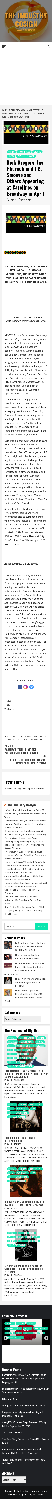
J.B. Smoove (30, 378)
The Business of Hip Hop (17, 1054)
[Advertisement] (26, 77)
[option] (26, 1341)
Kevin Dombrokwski (15, 434)
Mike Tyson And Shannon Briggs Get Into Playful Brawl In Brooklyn (31, 982)
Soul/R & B (28, 1050)
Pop (9, 1050)
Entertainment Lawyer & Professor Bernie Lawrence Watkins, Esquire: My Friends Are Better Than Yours (25, 824)
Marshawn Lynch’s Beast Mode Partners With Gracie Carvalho (21, 749)
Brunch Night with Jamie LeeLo (21, 456)
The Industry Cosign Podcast (20, 1066)
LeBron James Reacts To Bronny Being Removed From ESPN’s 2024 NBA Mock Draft (31, 946)
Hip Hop (41, 1038)
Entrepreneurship (27, 1038)
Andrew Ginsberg (13, 487)
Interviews (12, 1042)
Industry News (24, 152)
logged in (21, 788)
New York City (35, 739)
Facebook (29, 665)
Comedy (11, 152)
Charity (21, 1323)
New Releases (22, 1108)
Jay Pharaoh (17, 370)
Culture (31, 1323)
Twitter (13, 669)
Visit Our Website (9, 705)
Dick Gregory (40, 736)
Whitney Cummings (26, 350)
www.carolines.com (20, 520)
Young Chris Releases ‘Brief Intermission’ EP (19, 1139)
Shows (11, 156)
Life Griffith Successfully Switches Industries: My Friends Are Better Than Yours (23, 900)
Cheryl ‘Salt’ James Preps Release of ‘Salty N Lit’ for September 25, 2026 (24, 1203)
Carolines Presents (14, 415)
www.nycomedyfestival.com (19, 661)
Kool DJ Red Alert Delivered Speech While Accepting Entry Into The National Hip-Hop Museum (24, 910)
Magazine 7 (24, 1494)
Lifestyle (37, 152)
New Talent (10, 407)
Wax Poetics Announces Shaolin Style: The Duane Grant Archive (25, 1352)
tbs (38, 641)
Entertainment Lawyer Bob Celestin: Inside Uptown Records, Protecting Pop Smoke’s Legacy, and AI (26, 1073)
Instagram (41, 665)
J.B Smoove (9, 739)
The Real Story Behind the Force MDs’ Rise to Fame (25, 1441)
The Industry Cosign (26, 19)
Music (10, 1046)
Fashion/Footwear (15, 1237)
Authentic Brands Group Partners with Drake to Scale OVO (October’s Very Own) (23, 1269)
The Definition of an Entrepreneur (21, 1058)
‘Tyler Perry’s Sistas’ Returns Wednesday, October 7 (23, 1461)
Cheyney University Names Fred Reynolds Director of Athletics (23, 1414)
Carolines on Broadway (16, 575)
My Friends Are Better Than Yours (30, 1046)
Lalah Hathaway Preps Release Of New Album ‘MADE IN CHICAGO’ (25, 1390)
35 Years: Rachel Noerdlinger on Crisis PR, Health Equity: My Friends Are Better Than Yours (25, 814)
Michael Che (19, 385)
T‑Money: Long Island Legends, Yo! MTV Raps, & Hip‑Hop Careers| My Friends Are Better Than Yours (24, 845)
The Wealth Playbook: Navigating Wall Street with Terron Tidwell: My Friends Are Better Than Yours (25, 855)
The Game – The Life (12, 1432)
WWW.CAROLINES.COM (33, 321)
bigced (14, 199)
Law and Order (26, 1042)
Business (12, 1038)
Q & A (17, 1050)
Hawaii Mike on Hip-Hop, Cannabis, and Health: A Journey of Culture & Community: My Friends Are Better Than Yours (25, 834)
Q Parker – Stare (10, 1399)
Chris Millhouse (23, 430)
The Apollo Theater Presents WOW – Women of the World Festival (28, 760)
